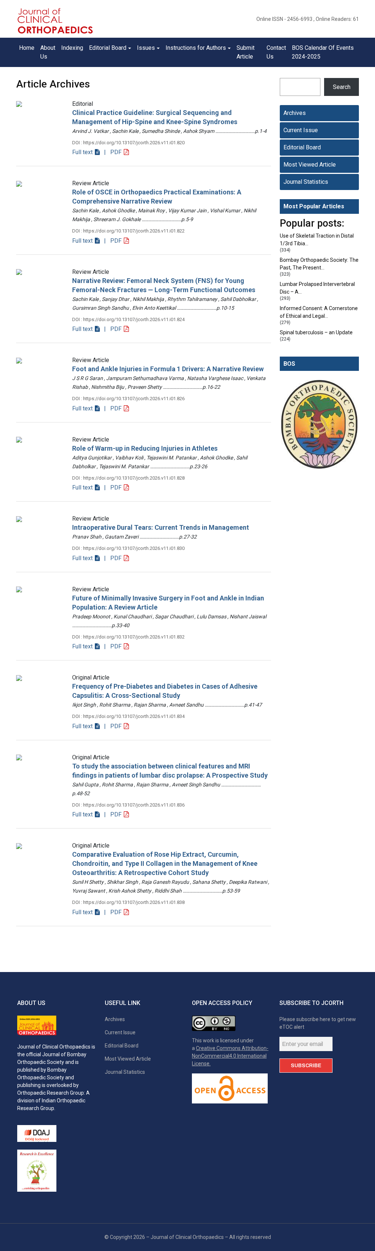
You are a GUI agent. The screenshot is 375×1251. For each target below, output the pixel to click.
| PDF (112, 152)
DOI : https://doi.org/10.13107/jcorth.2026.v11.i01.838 (128, 902)
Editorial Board (302, 147)
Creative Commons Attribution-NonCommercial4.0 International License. (230, 1055)
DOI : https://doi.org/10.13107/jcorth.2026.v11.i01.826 (128, 398)
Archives (294, 112)
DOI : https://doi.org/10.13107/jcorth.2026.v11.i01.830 (128, 548)
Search (341, 86)
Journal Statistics (305, 181)
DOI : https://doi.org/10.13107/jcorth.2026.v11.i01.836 (128, 805)
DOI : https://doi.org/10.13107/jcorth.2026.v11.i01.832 (128, 637)
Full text (83, 152)
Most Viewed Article (309, 164)
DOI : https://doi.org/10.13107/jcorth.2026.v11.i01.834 (128, 716)
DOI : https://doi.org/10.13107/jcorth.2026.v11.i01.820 (128, 142)
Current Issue (300, 130)
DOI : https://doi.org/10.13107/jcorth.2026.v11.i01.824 (128, 319)
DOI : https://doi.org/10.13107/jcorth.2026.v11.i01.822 (128, 231)
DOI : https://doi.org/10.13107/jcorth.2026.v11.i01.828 (128, 478)
